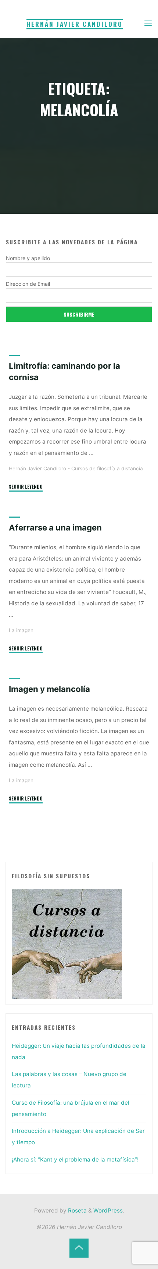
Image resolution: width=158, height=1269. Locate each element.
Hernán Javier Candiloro (74, 24)
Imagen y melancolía (49, 689)
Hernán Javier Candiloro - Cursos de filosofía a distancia (76, 468)
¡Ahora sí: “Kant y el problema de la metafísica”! (75, 1159)
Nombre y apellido (28, 258)
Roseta (77, 1210)
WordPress (108, 1210)
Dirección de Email (28, 284)
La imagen (21, 630)
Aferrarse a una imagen (55, 527)
